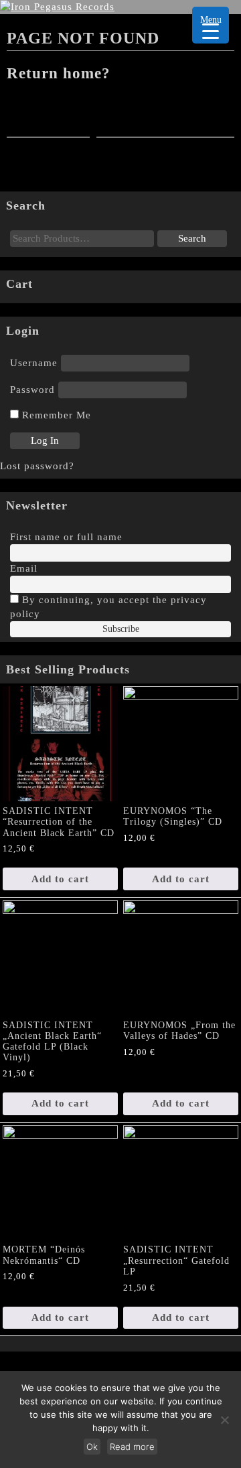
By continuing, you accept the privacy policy (108, 606)
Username (34, 362)
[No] (224, 1419)
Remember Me (55, 415)
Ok (92, 1446)
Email (23, 568)
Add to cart (60, 879)
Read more (132, 1446)
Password (32, 389)
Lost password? (37, 466)
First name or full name (66, 537)
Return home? (58, 73)
